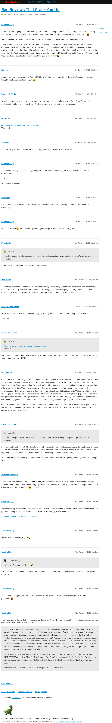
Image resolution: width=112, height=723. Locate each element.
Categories (103, 33)
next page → (7, 684)
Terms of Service (25, 692)
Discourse (16, 698)
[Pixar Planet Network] (14, 2)
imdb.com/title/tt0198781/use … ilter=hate (19, 516)
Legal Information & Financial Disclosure (69, 721)
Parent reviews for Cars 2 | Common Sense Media (25, 346)
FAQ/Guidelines (8, 692)
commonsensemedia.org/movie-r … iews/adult (21, 125)
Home (101, 28)
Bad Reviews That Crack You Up (30, 9)
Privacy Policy (41, 692)
